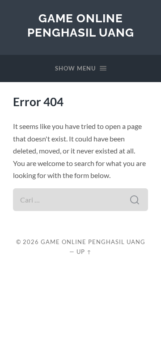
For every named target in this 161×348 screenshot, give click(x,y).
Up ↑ (84, 251)
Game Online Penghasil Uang (80, 25)
